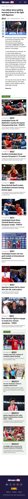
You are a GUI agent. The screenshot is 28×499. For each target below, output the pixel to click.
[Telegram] (14, 484)
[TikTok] (21, 484)
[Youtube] (6, 484)
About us (8, 492)
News (8, 18)
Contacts (14, 492)
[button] (3, 22)
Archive (20, 492)
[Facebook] (10, 484)
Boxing (4, 18)
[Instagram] (17, 484)
